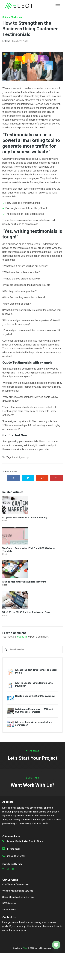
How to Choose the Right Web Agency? (35, 696)
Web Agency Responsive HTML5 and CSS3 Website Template (34, 710)
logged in (22, 636)
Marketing (16, 17)
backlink (16, 457)
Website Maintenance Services (17, 890)
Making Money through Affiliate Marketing (24, 581)
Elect (7, 41)
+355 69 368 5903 (16, 856)
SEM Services (9, 903)
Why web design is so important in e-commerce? (34, 723)
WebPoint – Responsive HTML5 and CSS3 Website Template (28, 549)
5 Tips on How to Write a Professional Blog (24, 517)
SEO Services (9, 909)
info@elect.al (13, 849)
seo (23, 457)
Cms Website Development (15, 884)
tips (28, 457)
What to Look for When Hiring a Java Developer (34, 684)
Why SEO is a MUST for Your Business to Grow (26, 612)
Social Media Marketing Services (18, 897)
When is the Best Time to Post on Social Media (36, 671)
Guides (6, 17)
